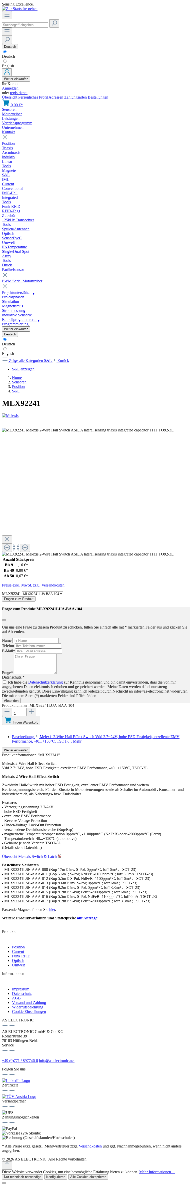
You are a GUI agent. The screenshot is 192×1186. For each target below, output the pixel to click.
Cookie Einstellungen (29, 1011)
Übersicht (10, 97)
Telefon (8, 646)
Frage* (8, 673)
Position (18, 947)
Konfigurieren (55, 1177)
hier (52, 909)
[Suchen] (54, 23)
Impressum (20, 989)
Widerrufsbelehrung (27, 1007)
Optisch (18, 960)
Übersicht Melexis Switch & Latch (30, 856)
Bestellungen (98, 97)
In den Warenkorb (25, 722)
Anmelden (10, 88)
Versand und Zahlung (29, 1002)
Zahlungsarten (76, 97)
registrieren (19, 93)
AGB (16, 998)
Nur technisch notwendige (22, 1177)
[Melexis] (96, 415)
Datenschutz (22, 993)
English (8, 66)
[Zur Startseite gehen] (20, 9)
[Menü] (7, 15)
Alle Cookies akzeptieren (88, 1177)
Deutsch (8, 56)
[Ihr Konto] (7, 72)
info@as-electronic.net (56, 1060)
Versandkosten (90, 1146)
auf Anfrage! (87, 918)
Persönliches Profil (33, 97)
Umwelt (18, 965)
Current (18, 951)
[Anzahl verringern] (7, 712)
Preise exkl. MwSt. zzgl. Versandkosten (33, 585)
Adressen (56, 97)
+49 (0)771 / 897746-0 (20, 1060)
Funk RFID (21, 956)
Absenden (11, 701)
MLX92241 (12, 593)
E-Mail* (9, 651)
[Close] (7, 539)
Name (7, 640)
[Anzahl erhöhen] (31, 712)
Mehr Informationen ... (157, 1172)
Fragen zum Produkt (19, 599)
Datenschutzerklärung (45, 682)
